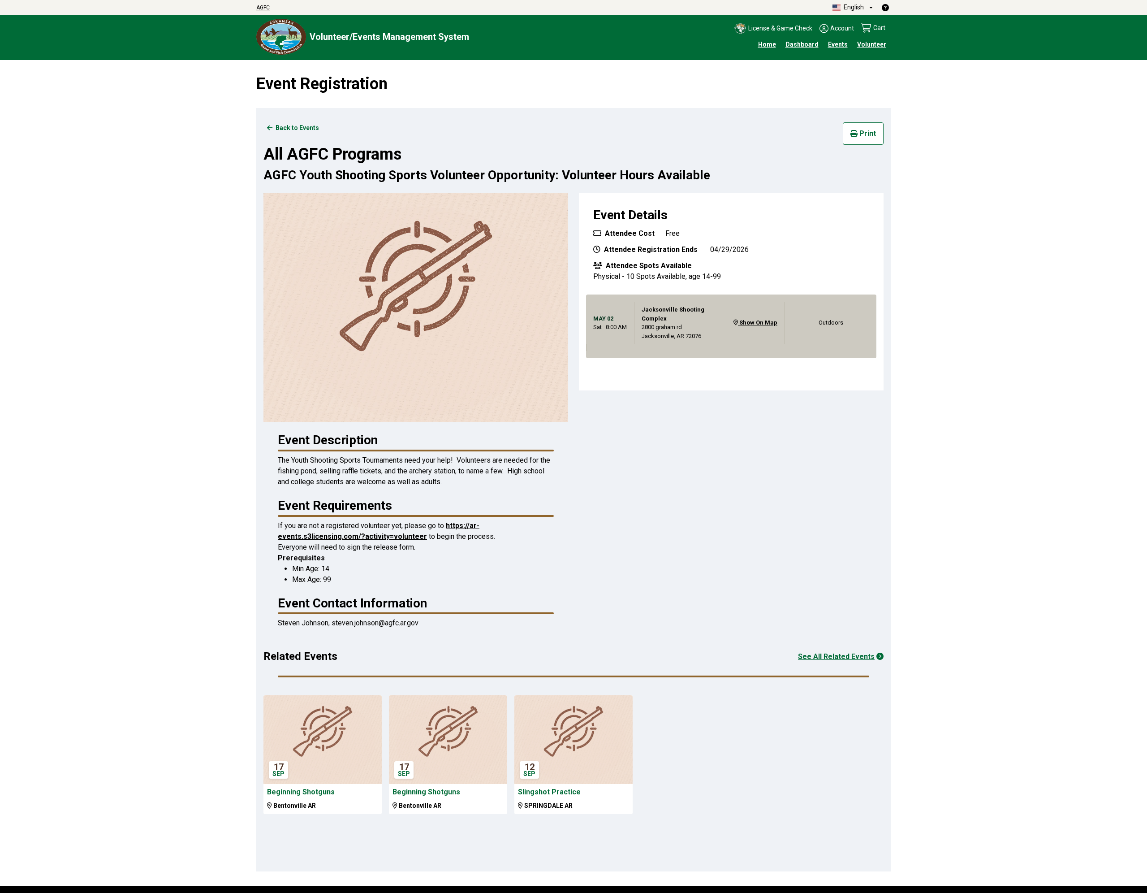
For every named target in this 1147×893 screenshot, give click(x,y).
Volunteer (871, 44)
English (853, 7)
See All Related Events (836, 656)
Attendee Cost (629, 233)
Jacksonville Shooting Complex (673, 314)
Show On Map (757, 322)
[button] (773, 28)
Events (838, 44)
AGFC (263, 7)
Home (767, 44)
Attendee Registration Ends (650, 249)
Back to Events (296, 127)
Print (867, 133)
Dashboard (802, 44)
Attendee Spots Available (648, 265)
